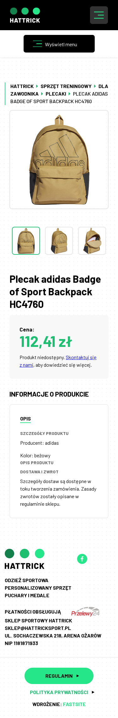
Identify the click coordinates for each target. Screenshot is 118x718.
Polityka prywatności (59, 692)
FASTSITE (74, 704)
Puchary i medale (27, 595)
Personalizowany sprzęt (38, 588)
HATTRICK (22, 86)
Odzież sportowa (26, 580)
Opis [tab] (25, 418)
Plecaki (56, 94)
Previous (59, 214)
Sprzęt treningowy (66, 86)
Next (59, 267)
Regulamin (59, 676)
